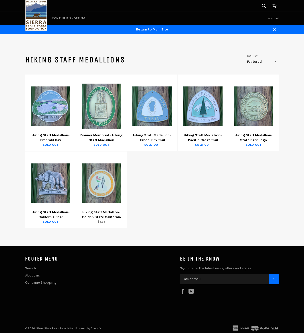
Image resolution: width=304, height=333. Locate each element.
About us (32, 275)
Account (273, 18)
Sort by (252, 55)
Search (30, 268)
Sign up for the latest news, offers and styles (215, 268)
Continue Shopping (68, 18)
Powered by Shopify (88, 328)
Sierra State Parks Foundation (55, 328)
